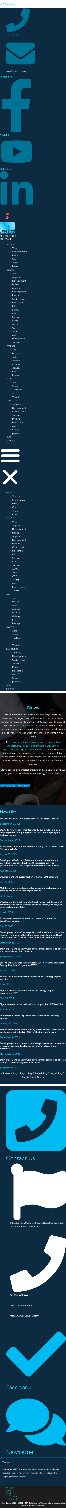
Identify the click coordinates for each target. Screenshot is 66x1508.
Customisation (19, 411)
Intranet (13, 1499)
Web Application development (29, 742)
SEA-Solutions (7, 4)
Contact (11, 441)
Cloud (11, 749)
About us (10, 1487)
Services (11, 270)
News (15, 266)
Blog (9, 437)
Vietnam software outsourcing (32, 725)
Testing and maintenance (28, 749)
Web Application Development (19, 277)
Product (10, 1493)
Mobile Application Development (19, 288)
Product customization (34, 745)
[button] (10, 467)
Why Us (16, 248)
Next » (40, 1077)
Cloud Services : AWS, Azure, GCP (16, 320)
